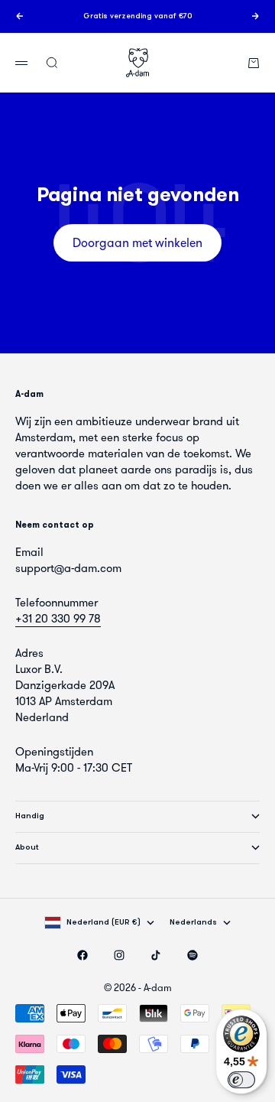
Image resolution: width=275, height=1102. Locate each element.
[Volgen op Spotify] (192, 955)
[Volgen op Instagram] (119, 955)
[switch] (241, 1079)
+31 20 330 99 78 (58, 618)
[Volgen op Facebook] (82, 955)
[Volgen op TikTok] (156, 955)
